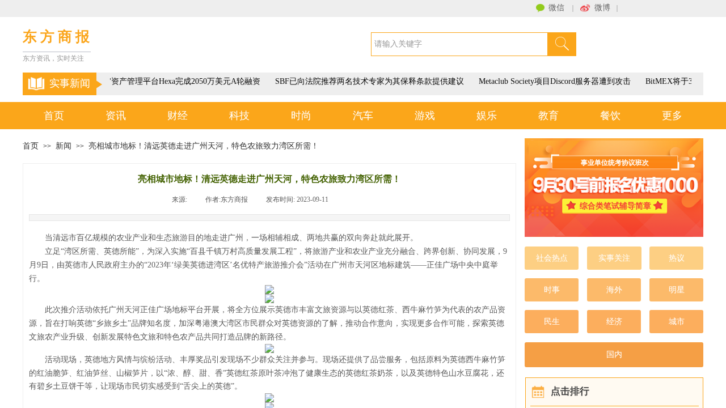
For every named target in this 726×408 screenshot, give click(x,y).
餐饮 (610, 115)
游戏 (425, 115)
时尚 (301, 115)
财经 (177, 115)
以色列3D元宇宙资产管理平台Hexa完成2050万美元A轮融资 (155, 81)
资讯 (115, 115)
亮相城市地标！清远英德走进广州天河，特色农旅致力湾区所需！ (203, 145)
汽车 (363, 115)
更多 (672, 115)
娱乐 (486, 115)
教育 (548, 115)
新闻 (63, 145)
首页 (54, 115)
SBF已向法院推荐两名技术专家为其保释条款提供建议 (367, 81)
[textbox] (459, 44)
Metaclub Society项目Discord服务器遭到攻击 (553, 81)
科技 (239, 115)
